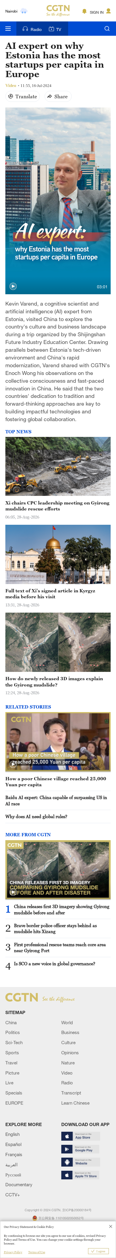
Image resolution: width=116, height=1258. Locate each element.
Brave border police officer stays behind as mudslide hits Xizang (55, 928)
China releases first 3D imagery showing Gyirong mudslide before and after (61, 909)
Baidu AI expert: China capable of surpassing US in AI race (56, 800)
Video (67, 1072)
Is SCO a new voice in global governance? (54, 963)
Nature (68, 1062)
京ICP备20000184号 (77, 1210)
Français (13, 1154)
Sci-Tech (14, 1042)
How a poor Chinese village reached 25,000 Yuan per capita (55, 781)
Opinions (70, 1052)
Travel (11, 1062)
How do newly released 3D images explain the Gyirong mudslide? (54, 681)
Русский (13, 1174)
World (67, 1022)
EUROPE (14, 1103)
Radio (36, 29)
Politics (12, 1032)
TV (58, 29)
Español (13, 1144)
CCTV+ (12, 1194)
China (11, 1022)
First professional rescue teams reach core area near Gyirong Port (60, 947)
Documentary (18, 1184)
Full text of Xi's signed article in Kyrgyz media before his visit (50, 593)
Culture (68, 1042)
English (12, 1134)
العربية (11, 1164)
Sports (12, 1052)
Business (70, 1032)
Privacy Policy (13, 1252)
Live (9, 1082)
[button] (13, 286)
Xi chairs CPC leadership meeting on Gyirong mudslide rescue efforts (57, 505)
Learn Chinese (75, 1103)
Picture (12, 1072)
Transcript (71, 1092)
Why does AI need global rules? (36, 816)
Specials (13, 1092)
